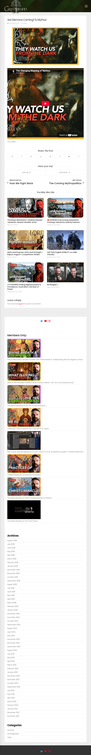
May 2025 (11, 595)
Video (24, 23)
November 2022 (13, 679)
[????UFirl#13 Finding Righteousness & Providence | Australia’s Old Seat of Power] (25, 272)
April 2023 (11, 661)
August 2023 (12, 650)
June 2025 (11, 592)
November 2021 (13, 716)
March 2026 (11, 559)
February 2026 (12, 562)
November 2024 (13, 617)
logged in (21, 304)
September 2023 (13, 646)
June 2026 (11, 548)
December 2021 (13, 712)
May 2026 (11, 551)
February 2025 (12, 606)
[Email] (69, 156)
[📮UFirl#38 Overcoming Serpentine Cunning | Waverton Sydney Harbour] (65, 208)
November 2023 (13, 643)
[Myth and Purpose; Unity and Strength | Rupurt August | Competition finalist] (25, 240)
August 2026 (12, 540)
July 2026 (11, 544)
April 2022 (11, 698)
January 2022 (12, 709)
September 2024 (13, 625)
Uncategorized (13, 734)
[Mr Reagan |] (65, 272)
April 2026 (11, 555)
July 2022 (10, 690)
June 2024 (11, 632)
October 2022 (12, 683)
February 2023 (12, 668)
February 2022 (12, 705)
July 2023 (10, 654)
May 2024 (11, 635)
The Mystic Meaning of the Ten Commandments (26, 406)
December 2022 (13, 676)
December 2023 (13, 639)
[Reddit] (50, 156)
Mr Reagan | (52, 284)
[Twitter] (12, 156)
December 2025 (13, 570)
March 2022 (11, 701)
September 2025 (13, 581)
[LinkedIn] (40, 156)
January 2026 (12, 566)
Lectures (10, 730)
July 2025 (10, 588)
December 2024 (13, 614)
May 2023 (11, 657)
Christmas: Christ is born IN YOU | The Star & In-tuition (28, 429)
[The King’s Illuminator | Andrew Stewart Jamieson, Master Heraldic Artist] (25, 208)
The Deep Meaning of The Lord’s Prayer (22, 521)
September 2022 (13, 687)
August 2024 (12, 628)
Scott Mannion (14, 23)
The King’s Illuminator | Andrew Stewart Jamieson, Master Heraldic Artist (24, 221)
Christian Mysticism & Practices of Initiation (24, 475)
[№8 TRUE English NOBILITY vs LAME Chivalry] (65, 240)
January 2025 (12, 610)
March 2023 (11, 665)
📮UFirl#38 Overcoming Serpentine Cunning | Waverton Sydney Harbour (63, 221)
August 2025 (12, 584)
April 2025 (11, 599)
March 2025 (11, 603)
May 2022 (11, 694)
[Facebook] (21, 156)
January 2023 (12, 672)
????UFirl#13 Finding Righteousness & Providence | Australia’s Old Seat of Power (24, 286)
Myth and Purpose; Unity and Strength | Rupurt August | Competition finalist (24, 253)
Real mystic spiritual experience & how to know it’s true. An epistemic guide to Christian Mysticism (45, 452)
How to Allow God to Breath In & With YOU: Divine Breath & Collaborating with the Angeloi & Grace (45, 359)
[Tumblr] (59, 156)
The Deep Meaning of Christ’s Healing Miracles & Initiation (29, 498)
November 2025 (13, 573)
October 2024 (12, 621)
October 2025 (12, 577)
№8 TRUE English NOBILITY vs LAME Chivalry (62, 253)
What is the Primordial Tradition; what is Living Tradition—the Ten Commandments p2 (40, 382)
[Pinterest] (31, 156)
